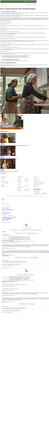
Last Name (11, 237)
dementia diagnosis (16, 17)
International (37, 193)
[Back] (2, 200)
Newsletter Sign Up (19, 179)
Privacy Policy (35, 178)
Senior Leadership (27, 190)
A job (8, 208)
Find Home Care (2, 67)
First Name (11, 236)
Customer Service (27, 178)
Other (7, 219)
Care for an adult (10, 209)
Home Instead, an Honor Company (37, 184)
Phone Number (11, 238)
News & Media (19, 178)
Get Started (34, 4)
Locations (23, 4)
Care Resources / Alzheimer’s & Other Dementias (8, 11)
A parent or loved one (7, 212)
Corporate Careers (27, 179)
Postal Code (11, 241)
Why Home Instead (19, 190)
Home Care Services (12, 4)
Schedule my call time (5, 234)
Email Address (11, 239)
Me (5, 213)
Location (10, 242)
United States (4, 186)
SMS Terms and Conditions (37, 179)
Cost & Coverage (19, 185)
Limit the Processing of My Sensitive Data (38, 183)
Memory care (10, 218)
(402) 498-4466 (6, 181)
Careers (19, 4)
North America (44, 193)
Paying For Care (26, 185)
